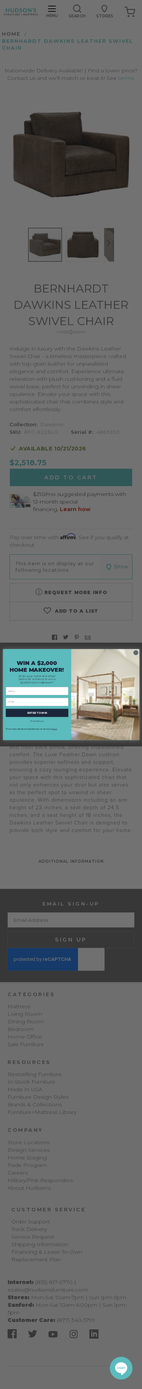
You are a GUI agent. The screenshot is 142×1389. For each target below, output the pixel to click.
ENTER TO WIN (37, 712)
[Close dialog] (135, 652)
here (54, 729)
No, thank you (37, 721)
